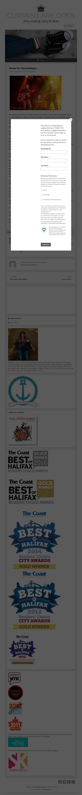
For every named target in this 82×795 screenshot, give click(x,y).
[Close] (70, 119)
